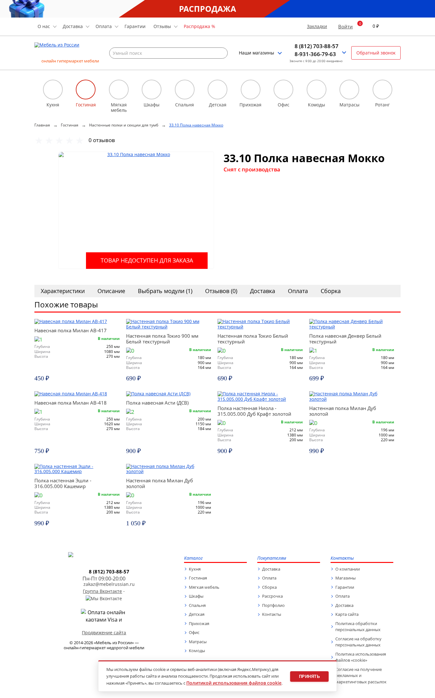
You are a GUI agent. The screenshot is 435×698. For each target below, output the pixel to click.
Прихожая (199, 623)
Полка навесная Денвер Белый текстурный (345, 338)
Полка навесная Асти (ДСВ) (157, 403)
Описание (111, 291)
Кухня (195, 569)
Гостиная (198, 578)
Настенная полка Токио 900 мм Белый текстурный (162, 338)
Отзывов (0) (221, 291)
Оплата (298, 291)
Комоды (197, 650)
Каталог (193, 558)
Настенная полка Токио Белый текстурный (253, 338)
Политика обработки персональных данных (358, 627)
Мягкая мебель (204, 587)
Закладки (317, 26)
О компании (347, 569)
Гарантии (135, 26)
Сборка (331, 291)
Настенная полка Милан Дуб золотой (342, 411)
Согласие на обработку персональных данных (358, 642)
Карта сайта (347, 614)
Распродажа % (199, 26)
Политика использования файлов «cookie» (360, 657)
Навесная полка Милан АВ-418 (70, 403)
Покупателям (271, 558)
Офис (194, 632)
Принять (309, 676)
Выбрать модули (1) (165, 291)
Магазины (345, 578)
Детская (196, 614)
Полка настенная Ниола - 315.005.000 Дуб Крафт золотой (254, 411)
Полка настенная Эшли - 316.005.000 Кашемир (62, 483)
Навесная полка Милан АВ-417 (70, 330)
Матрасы (198, 641)
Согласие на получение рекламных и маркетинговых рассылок (361, 675)
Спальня (197, 605)
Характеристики (63, 291)
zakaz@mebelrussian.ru (109, 584)
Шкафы (196, 596)
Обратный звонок (376, 53)
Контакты (271, 614)
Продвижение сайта (104, 633)
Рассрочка (272, 596)
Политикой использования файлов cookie (234, 683)
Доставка (262, 291)
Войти (345, 26)
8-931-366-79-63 (315, 54)
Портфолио (273, 605)
